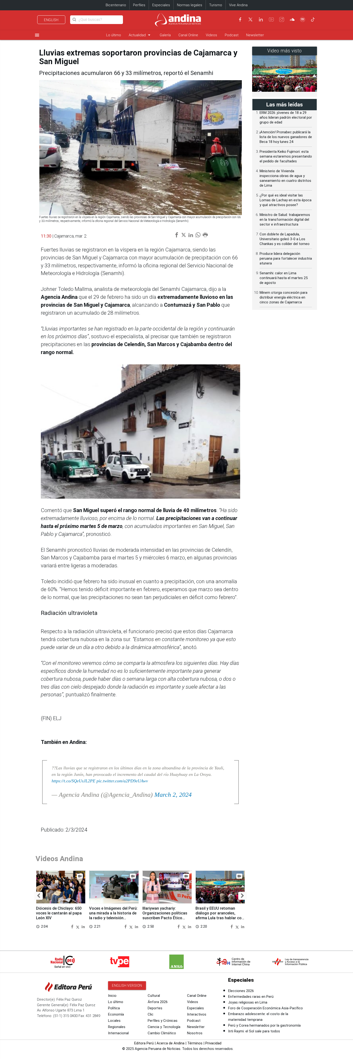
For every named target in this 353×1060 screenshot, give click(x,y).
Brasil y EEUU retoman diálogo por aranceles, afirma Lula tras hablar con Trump (219, 915)
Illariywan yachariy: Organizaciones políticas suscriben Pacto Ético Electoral (164, 915)
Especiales (161, 5)
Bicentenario (116, 5)
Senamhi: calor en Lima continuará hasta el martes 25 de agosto (284, 278)
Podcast (231, 35)
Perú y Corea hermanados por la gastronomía (264, 1025)
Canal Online (188, 35)
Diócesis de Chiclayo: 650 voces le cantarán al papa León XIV (59, 913)
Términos (194, 1043)
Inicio (112, 995)
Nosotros (194, 1033)
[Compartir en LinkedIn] (83, 926)
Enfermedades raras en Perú (251, 996)
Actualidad (140, 35)
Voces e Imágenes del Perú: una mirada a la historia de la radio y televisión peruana (113, 915)
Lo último (113, 35)
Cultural (154, 995)
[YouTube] (271, 19)
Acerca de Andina (170, 1043)
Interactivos (196, 1014)
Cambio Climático (162, 1033)
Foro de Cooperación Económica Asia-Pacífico (265, 1008)
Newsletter (255, 35)
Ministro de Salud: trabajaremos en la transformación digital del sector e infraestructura (285, 220)
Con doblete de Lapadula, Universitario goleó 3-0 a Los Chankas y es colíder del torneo (285, 239)
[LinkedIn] (261, 19)
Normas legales (189, 5)
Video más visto (284, 51)
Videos (211, 35)
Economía (116, 1014)
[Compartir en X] (78, 926)
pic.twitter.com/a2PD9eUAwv (122, 780)
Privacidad (213, 1043)
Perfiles (139, 5)
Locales (114, 1020)
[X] (250, 19)
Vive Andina (238, 5)
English (51, 20)
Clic (150, 1014)
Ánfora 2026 (158, 1002)
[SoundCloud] (292, 19)
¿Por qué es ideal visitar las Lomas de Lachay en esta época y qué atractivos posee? (285, 200)
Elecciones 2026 (241, 991)
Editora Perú (144, 1043)
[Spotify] (302, 19)
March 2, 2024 (173, 794)
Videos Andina (59, 858)
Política (114, 1008)
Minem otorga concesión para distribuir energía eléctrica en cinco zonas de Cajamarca (283, 297)
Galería (165, 35)
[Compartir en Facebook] (73, 926)
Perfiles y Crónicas (162, 1020)
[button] (38, 896)
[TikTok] (313, 19)
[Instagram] (281, 19)
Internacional (118, 1033)
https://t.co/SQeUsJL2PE (73, 780)
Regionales (116, 1027)
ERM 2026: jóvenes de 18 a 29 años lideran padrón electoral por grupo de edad (286, 117)
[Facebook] (240, 19)
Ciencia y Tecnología (164, 1027)
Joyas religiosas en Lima (247, 1002)
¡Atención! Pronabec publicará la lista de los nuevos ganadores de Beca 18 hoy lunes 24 (286, 137)
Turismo (215, 5)
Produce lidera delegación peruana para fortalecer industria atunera (286, 258)
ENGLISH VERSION (127, 985)
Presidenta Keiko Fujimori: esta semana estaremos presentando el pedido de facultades (286, 156)
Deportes (155, 1008)
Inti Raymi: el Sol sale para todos (254, 1031)
